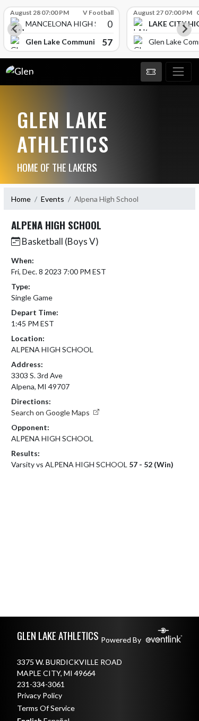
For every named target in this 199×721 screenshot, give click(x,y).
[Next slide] (184, 29)
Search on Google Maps (51, 412)
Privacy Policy (39, 695)
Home (21, 198)
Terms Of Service (46, 708)
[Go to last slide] (14, 29)
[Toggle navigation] (179, 72)
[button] (151, 72)
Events (52, 198)
